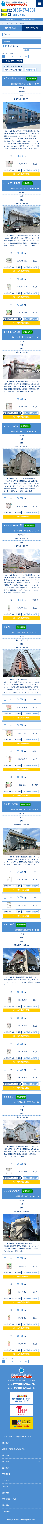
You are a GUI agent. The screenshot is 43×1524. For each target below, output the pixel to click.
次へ (26, 56)
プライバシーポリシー (10, 1499)
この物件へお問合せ (31, 170)
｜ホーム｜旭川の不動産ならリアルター (16, 1436)
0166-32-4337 (19, 14)
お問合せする (30, 70)
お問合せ (5, 1486)
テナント (5, 1480)
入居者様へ (6, 1511)
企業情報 (5, 1493)
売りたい (5, 1468)
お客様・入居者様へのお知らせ (13, 1449)
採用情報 (5, 1505)
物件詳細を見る (23, 174)
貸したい (5, 1455)
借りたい (12, 23)
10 (20, 56)
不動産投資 (6, 1474)
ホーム (4, 23)
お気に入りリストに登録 (13, 70)
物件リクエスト (10, 28)
